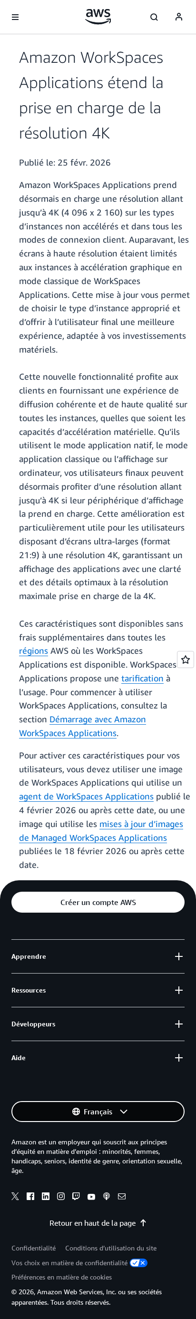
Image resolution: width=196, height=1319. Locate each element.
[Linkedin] (45, 1197)
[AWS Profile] (178, 17)
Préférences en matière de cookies (61, 1277)
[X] (15, 1197)
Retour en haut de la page (92, 1223)
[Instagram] (61, 1197)
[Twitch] (76, 1197)
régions (33, 650)
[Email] (122, 1197)
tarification (142, 678)
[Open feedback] (185, 659)
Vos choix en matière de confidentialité (69, 1263)
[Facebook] (30, 1197)
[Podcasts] (106, 1197)
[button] (98, 902)
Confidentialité (33, 1248)
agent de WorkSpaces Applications (86, 796)
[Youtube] (91, 1197)
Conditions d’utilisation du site (111, 1248)
